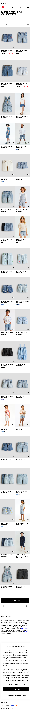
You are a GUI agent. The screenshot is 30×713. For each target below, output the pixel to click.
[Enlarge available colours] (2, 55)
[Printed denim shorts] (7, 38)
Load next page (15, 600)
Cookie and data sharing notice (16, 684)
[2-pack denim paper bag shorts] (7, 227)
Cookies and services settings (16, 695)
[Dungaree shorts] (7, 104)
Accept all (16, 689)
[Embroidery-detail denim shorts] (7, 197)
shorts (26, 631)
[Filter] (28, 25)
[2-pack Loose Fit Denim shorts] (7, 479)
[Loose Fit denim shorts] (7, 352)
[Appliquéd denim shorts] (7, 134)
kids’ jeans (24, 628)
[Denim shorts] (7, 510)
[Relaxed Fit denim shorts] (7, 71)
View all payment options (7, 708)
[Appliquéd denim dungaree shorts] (7, 574)
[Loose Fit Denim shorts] (7, 320)
